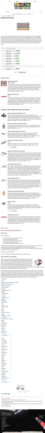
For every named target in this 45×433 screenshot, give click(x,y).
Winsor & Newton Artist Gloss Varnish (17, 123)
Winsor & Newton (5, 377)
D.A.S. (2, 344)
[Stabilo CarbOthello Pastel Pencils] (4, 153)
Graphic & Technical (5, 312)
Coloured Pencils (5, 297)
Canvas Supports (5, 287)
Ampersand (3, 339)
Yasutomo (3, 379)
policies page (27, 254)
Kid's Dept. (3, 333)
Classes (34, 1)
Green (14, 61)
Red (14, 56)
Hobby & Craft (4, 323)
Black (4, 66)
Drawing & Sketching (7, 15)
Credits (39, 432)
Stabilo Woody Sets (12, 81)
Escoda (3, 351)
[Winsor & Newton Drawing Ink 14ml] (4, 116)
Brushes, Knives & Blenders (7, 284)
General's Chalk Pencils (13, 178)
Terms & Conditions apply (6, 406)
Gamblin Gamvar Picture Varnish (16, 191)
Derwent (3, 347)
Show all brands (5, 381)
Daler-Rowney (4, 346)
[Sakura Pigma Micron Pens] (4, 166)
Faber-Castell (4, 352)
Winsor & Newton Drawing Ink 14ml (16, 113)
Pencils (13, 15)
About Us (4, 420)
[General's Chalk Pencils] (4, 181)
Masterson (3, 360)
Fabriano (3, 354)
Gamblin (3, 355)
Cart (25, 14)
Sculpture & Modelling (6, 315)
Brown (14, 63)
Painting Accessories (5, 285)
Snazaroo (3, 373)
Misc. (3, 309)
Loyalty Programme (6, 425)
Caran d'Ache (4, 343)
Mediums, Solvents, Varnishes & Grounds (10, 282)
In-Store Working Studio (7, 413)
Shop (10, 1)
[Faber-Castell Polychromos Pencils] (4, 134)
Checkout (29, 14)
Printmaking (3, 317)
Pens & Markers (5, 293)
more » (22, 91)
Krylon (2, 357)
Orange (14, 53)
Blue (14, 58)
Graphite (4, 48)
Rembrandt (3, 368)
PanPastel (3, 365)
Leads (3, 305)
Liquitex (3, 358)
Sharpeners (4, 300)
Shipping (4, 421)
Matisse (3, 362)
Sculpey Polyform (5, 371)
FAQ (3, 429)
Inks (2, 303)
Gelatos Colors (11, 201)
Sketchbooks (4, 302)
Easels (2, 320)
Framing (3, 326)
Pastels (3, 314)
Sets (3, 308)
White (14, 68)
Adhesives (3, 322)
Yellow (14, 50)
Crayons (3, 296)
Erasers (3, 299)
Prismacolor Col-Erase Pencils (15, 140)
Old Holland (3, 363)
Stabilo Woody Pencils (13, 94)
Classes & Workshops (6, 415)
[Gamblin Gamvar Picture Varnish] (4, 194)
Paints (2, 280)
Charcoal (4, 294)
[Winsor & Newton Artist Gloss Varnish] (4, 126)
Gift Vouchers (4, 331)
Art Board (3, 288)
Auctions (17, 1)
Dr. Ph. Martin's (4, 349)
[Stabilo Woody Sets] (4, 84)
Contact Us (4, 418)
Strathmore (3, 376)
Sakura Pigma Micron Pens (14, 164)
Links (3, 427)
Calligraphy (3, 325)
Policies (3, 422)
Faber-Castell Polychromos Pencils (16, 131)
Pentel (2, 366)
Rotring (2, 369)
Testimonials (4, 426)
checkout (7, 249)
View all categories (4, 335)
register (24, 401)
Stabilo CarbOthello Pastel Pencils (16, 151)
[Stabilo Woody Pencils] (4, 97)
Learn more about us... (32, 277)
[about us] (38, 266)
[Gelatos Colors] (4, 204)
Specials (3, 330)
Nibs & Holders (5, 306)
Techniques (26, 1)
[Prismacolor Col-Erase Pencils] (4, 143)
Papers (2, 311)
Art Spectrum (4, 341)
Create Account (19, 14)
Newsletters (4, 423)
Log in (14, 14)
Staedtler (3, 374)
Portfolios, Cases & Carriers (7, 318)
